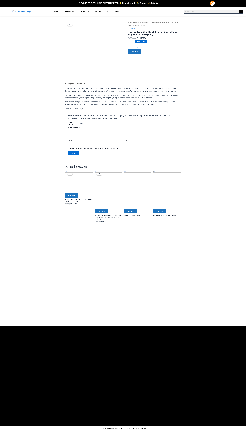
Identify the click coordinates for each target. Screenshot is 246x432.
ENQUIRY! (134, 52)
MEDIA (108, 11)
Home (130, 23)
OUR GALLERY (84, 11)
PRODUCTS (69, 11)
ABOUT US (57, 11)
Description (69, 84)
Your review (74, 127)
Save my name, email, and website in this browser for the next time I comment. (95, 148)
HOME (47, 11)
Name (70, 140)
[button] (70, 11)
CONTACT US (120, 11)
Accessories (137, 23)
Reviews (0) (80, 84)
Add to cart (141, 41)
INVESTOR (98, 11)
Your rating (71, 123)
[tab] (69, 84)
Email (126, 140)
